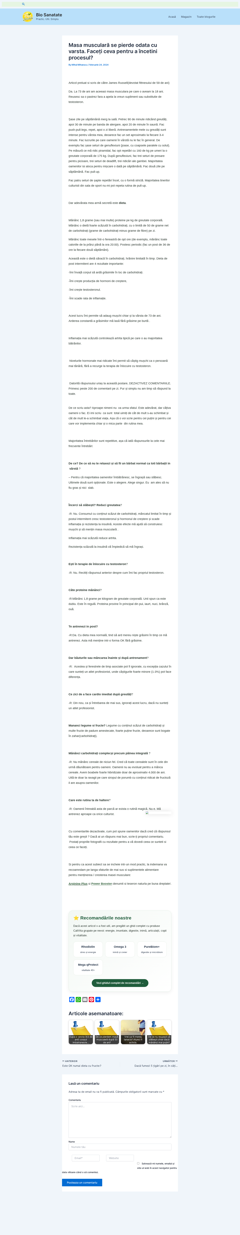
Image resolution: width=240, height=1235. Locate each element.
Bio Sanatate (49, 14)
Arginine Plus (78, 883)
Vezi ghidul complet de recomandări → (120, 983)
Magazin (186, 16)
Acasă (172, 16)
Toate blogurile (206, 16)
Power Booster (101, 883)
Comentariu (75, 1100)
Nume (72, 1141)
